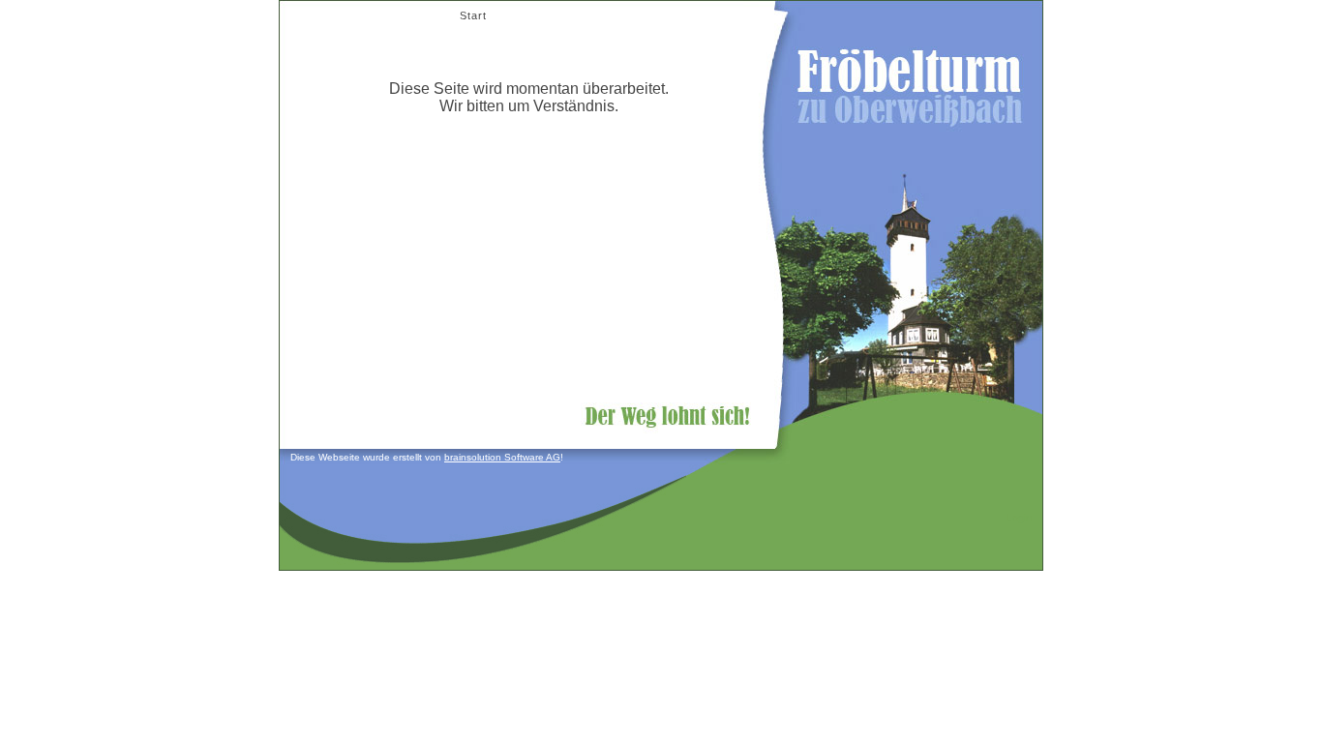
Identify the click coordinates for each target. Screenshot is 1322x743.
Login (1019, 517)
